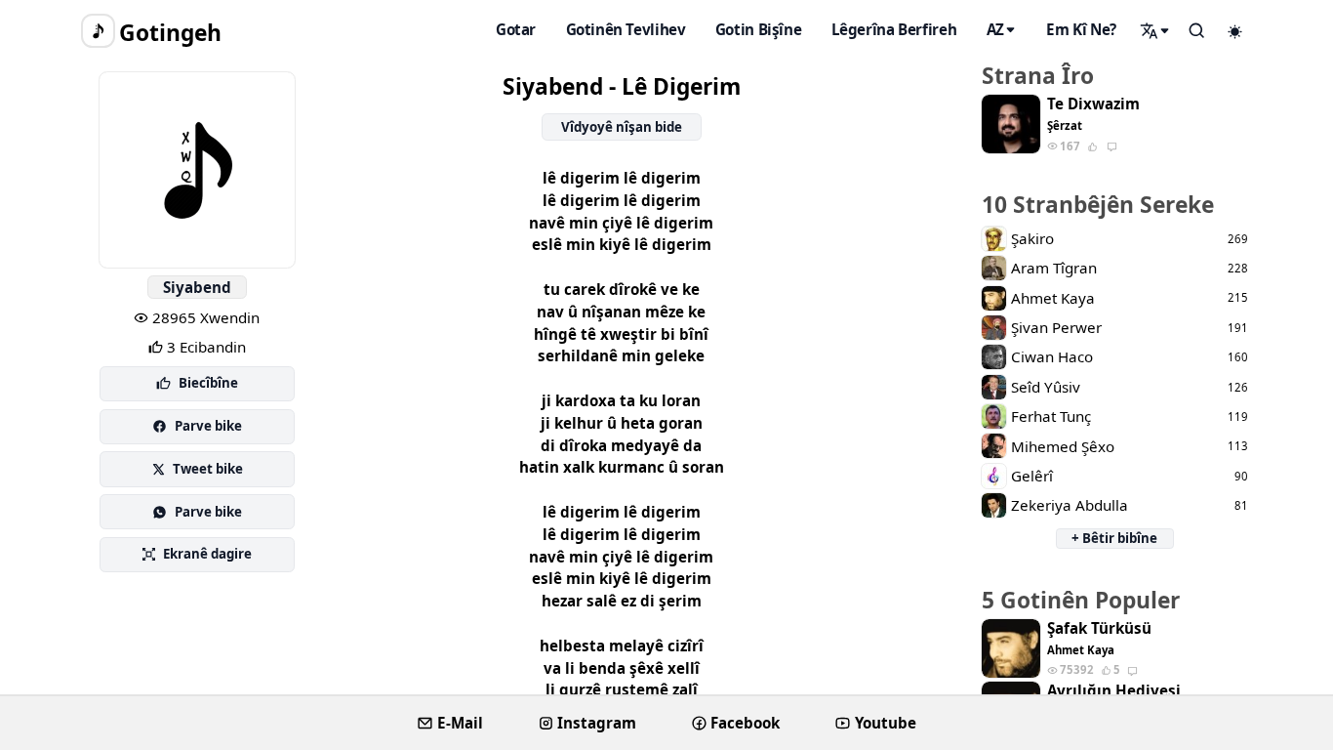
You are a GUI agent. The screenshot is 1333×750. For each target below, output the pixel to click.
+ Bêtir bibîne (1114, 538)
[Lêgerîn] (1155, 30)
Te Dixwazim (1093, 104)
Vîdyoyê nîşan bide (621, 127)
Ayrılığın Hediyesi (1114, 691)
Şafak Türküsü (1099, 628)
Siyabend (197, 287)
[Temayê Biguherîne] (1235, 31)
